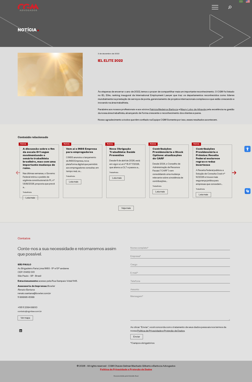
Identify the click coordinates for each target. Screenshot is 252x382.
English (248, 1)
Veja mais (126, 208)
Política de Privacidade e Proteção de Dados (161, 331)
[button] (247, 149)
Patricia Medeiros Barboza (164, 110)
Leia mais (30, 198)
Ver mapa (25, 318)
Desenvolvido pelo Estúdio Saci (126, 376)
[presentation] (18, 172)
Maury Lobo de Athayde (193, 110)
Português (241, 1)
